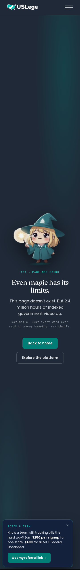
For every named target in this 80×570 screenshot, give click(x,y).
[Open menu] (69, 7)
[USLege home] (22, 7)
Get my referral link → (29, 557)
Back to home (40, 343)
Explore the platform (40, 357)
